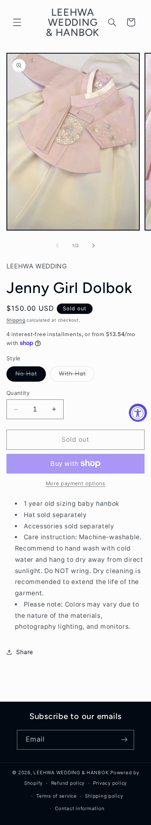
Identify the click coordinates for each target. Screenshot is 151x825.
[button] (17, 22)
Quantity (18, 393)
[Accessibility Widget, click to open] (138, 412)
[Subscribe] (124, 740)
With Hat (77, 375)
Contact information (79, 808)
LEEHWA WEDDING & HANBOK (71, 772)
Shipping (15, 320)
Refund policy (68, 783)
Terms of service (56, 796)
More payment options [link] (75, 483)
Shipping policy (104, 796)
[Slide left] (57, 245)
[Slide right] (94, 245)
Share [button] (24, 652)
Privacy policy (110, 783)
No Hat (30, 375)
